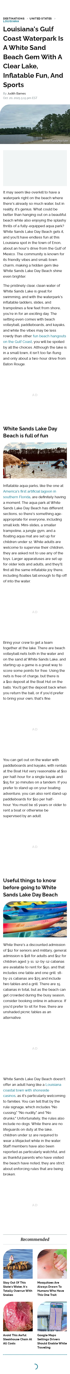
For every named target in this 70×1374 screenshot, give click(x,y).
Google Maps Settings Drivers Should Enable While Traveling (52, 1341)
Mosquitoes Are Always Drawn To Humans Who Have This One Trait (50, 1289)
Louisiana (11, 21)
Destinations (13, 18)
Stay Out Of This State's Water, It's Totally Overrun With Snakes (17, 1289)
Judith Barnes (16, 93)
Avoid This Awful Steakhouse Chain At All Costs (17, 1339)
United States (41, 18)
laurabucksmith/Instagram (51, 934)
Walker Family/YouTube (55, 141)
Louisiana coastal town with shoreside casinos (32, 1090)
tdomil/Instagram (56, 475)
